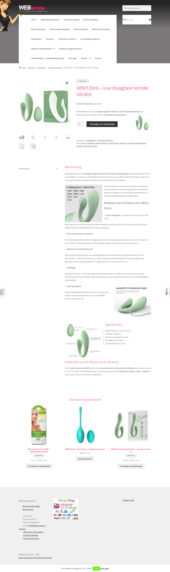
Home (33, 19)
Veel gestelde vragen (31, 506)
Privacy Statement (31, 538)
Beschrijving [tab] (24, 168)
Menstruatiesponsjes (101, 29)
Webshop (31, 67)
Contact (98, 58)
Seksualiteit (36, 39)
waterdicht (88, 146)
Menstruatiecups (38, 29)
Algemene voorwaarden (33, 532)
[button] (67, 83)
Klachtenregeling (30, 535)
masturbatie (114, 143)
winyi (95, 146)
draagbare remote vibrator (97, 143)
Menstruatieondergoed (60, 29)
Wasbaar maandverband (41, 48)
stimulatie (131, 143)
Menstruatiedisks (90, 19)
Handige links (128, 500)
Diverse (84, 58)
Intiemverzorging (71, 19)
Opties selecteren (85, 459)
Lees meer (105, 568)
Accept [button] (96, 569)
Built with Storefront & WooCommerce (35, 557)
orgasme (122, 143)
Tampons (50, 39)
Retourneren (28, 509)
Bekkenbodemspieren (50, 19)
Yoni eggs (73, 58)
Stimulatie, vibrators (67, 39)
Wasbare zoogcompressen (70, 48)
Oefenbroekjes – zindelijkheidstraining (47, 58)
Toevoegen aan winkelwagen (102, 124)
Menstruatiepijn (81, 29)
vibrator (79, 146)
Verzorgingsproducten (90, 39)
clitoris (83, 143)
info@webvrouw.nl (36, 525)
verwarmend (141, 143)
